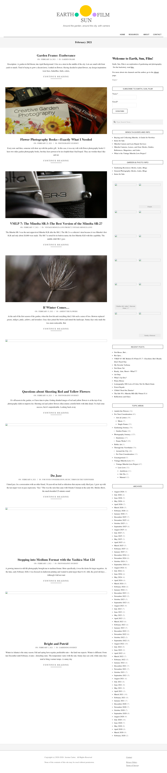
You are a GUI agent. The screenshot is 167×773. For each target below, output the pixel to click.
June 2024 (118, 574)
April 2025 (118, 542)
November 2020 (120, 707)
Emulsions (120, 438)
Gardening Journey (68, 647)
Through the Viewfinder (82, 479)
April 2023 (118, 618)
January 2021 (119, 700)
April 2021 (118, 691)
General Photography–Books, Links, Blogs (130, 171)
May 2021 (118, 688)
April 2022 (118, 653)
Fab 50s (123, 474)
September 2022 (120, 640)
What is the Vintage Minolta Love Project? (130, 153)
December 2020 (120, 704)
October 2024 (119, 561)
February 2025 (119, 548)
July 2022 (118, 647)
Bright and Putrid (56, 643)
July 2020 (118, 719)
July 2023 (118, 609)
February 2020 (119, 735)
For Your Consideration (53, 479)
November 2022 (120, 634)
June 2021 (118, 685)
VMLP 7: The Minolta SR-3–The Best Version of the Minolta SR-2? (56, 223)
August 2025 (119, 529)
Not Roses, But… (120, 352)
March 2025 (118, 545)
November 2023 (120, 596)
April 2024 (118, 580)
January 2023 (119, 628)
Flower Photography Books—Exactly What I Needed (56, 139)
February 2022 (119, 659)
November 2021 (120, 669)
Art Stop (117, 374)
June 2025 (118, 536)
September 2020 (120, 713)
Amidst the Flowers (68, 311)
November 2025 (120, 520)
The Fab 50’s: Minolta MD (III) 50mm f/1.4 (130, 393)
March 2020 (118, 732)
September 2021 (120, 675)
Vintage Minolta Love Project (58, 227)
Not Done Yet (119, 368)
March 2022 (118, 656)
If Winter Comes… (56, 307)
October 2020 (119, 710)
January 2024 (119, 590)
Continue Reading (56, 76)
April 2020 (118, 729)
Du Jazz (56, 475)
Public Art (118, 444)
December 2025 (120, 517)
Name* (115, 93)
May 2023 (118, 615)
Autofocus (124, 471)
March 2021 (118, 694)
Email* (115, 101)
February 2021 (119, 697)
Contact (129, 757)
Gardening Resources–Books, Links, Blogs (130, 167)
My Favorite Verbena (122, 365)
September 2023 (120, 602)
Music (68, 479)
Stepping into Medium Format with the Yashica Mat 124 (56, 559)
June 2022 (118, 650)
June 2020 (118, 723)
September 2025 (120, 526)
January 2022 (119, 662)
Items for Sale (119, 140)
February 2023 (119, 624)
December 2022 (120, 631)
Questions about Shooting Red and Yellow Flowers (56, 391)
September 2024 (120, 564)
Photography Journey (68, 143)
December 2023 (120, 593)
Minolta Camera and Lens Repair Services (130, 144)
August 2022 (119, 643)
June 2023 (118, 612)
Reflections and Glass (122, 396)
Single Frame (123, 424)
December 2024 (120, 555)
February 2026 (119, 510)
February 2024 (119, 586)
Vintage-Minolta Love (82, 227)
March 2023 (118, 621)
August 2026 (119, 491)
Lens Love (122, 467)
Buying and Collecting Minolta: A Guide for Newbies (134, 137)
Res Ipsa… (118, 355)
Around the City (122, 451)
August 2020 (119, 716)
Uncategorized (119, 457)
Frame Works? (121, 441)
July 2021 (118, 681)
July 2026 (118, 495)
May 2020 (118, 726)
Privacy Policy (131, 762)
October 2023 (119, 599)
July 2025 (118, 533)
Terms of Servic (132, 765)
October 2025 (119, 523)
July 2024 (118, 571)
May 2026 (118, 501)
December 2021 (120, 666)
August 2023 (119, 605)
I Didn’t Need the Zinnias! (124, 390)
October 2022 (119, 637)
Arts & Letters (121, 417)
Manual (122, 477)
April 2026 (118, 504)
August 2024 (119, 567)
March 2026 (118, 507)
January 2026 (119, 514)
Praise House (119, 380)
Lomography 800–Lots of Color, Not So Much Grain (134, 384)
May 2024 (118, 577)
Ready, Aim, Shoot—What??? (125, 371)
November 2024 (120, 558)
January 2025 (119, 552)
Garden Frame (68, 59)
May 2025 (118, 539)
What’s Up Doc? (120, 377)
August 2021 (119, 678)
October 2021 (119, 672)
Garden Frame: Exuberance (56, 55)
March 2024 (118, 583)
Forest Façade (119, 387)
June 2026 (118, 498)
